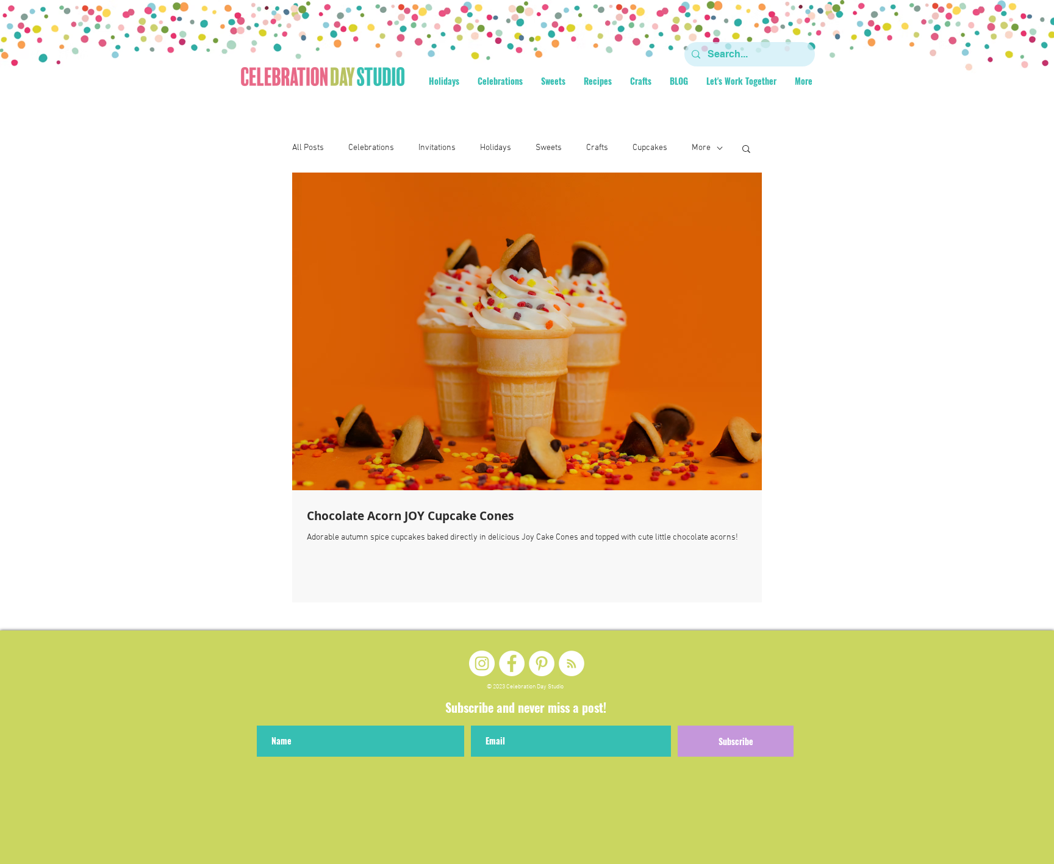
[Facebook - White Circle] (512, 663)
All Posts (308, 148)
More (701, 148)
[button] (746, 149)
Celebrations (371, 148)
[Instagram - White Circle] (482, 663)
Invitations (437, 148)
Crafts (597, 148)
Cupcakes (650, 148)
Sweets (549, 148)
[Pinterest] (541, 663)
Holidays (495, 148)
